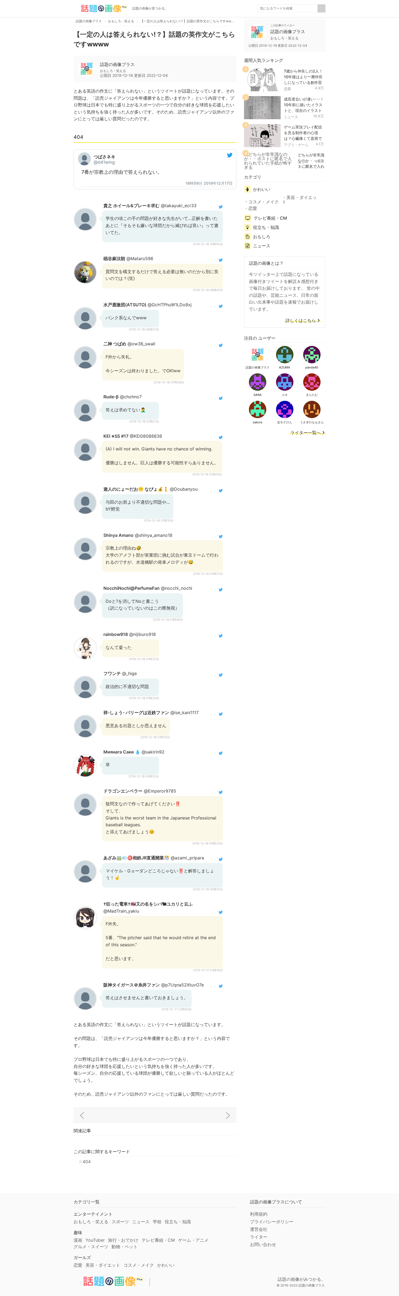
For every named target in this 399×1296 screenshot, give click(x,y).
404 (87, 1161)
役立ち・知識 (266, 227)
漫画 (78, 1240)
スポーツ (120, 1221)
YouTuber (95, 1240)
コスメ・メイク (263, 201)
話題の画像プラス (117, 64)
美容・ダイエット (299, 199)
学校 (157, 1221)
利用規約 (258, 1214)
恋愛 (287, 89)
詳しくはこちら (301, 320)
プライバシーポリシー (271, 1221)
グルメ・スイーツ (91, 1246)
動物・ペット (125, 1246)
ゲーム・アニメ (193, 1240)
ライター (258, 1237)
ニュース (291, 117)
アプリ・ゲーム (296, 145)
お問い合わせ (263, 1244)
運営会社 (258, 1229)
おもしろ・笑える (91, 1221)
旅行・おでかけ (123, 1240)
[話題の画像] (101, 8)
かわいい (261, 189)
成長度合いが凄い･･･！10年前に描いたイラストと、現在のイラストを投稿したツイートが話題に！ (304, 110)
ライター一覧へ (305, 432)
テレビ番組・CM (270, 218)
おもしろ (261, 236)
